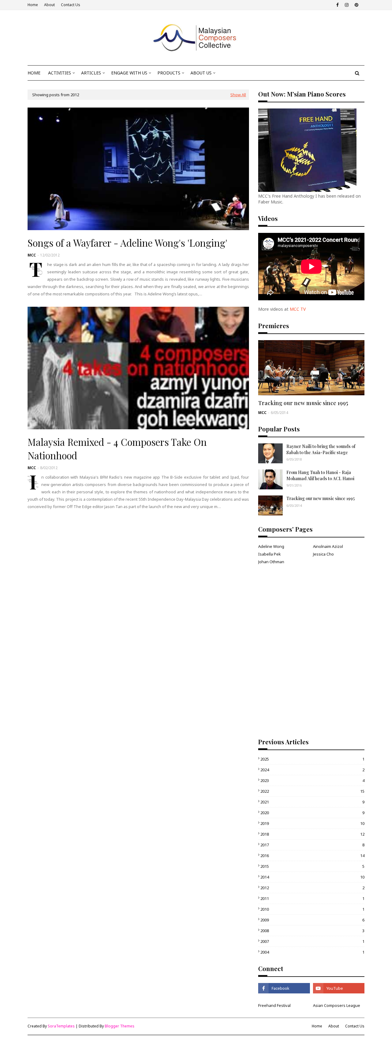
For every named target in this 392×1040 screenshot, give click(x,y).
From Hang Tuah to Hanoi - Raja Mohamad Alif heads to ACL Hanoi (320, 475)
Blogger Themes (119, 1026)
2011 (312, 898)
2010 (312, 909)
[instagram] (346, 5)
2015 (312, 866)
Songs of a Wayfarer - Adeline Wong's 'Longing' (127, 242)
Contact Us (70, 4)
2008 (312, 930)
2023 (312, 780)
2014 (312, 877)
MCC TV (298, 309)
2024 (312, 769)
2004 (312, 952)
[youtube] (338, 988)
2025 (312, 759)
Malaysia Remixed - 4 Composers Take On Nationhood (117, 448)
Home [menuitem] (34, 73)
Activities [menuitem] (59, 73)
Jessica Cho (323, 554)
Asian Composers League (336, 1005)
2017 (312, 845)
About (49, 4)
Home (33, 4)
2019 (312, 823)
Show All (238, 94)
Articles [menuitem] (91, 73)
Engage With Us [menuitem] (129, 73)
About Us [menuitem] (201, 73)
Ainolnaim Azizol (328, 546)
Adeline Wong (271, 546)
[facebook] (337, 5)
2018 (312, 834)
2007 (312, 941)
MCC (32, 255)
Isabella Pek (269, 554)
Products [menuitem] (168, 73)
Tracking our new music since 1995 (303, 403)
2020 (312, 812)
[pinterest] (355, 5)
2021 (312, 802)
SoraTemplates (61, 1026)
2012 (312, 887)
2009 (312, 920)
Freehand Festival (274, 1005)
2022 (312, 791)
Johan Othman (271, 561)
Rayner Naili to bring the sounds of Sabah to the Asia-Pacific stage (320, 449)
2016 (312, 855)
